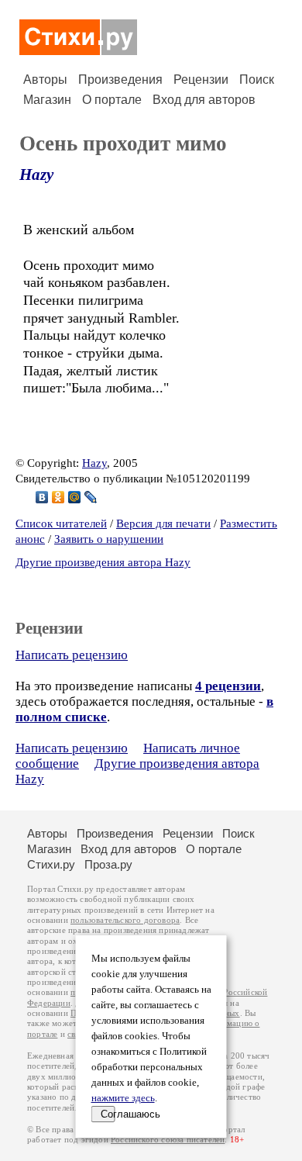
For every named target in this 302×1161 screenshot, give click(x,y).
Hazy (36, 174)
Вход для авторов (204, 99)
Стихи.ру (51, 864)
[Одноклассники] (58, 497)
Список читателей (61, 523)
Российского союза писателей (168, 1139)
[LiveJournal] (91, 497)
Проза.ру (108, 864)
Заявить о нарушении (108, 539)
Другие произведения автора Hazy (102, 562)
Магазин (47, 99)
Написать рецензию (71, 655)
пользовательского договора (125, 920)
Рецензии (200, 79)
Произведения (120, 79)
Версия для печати (163, 523)
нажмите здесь (123, 1098)
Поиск (256, 79)
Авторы (45, 79)
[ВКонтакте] (42, 497)
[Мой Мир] (75, 497)
